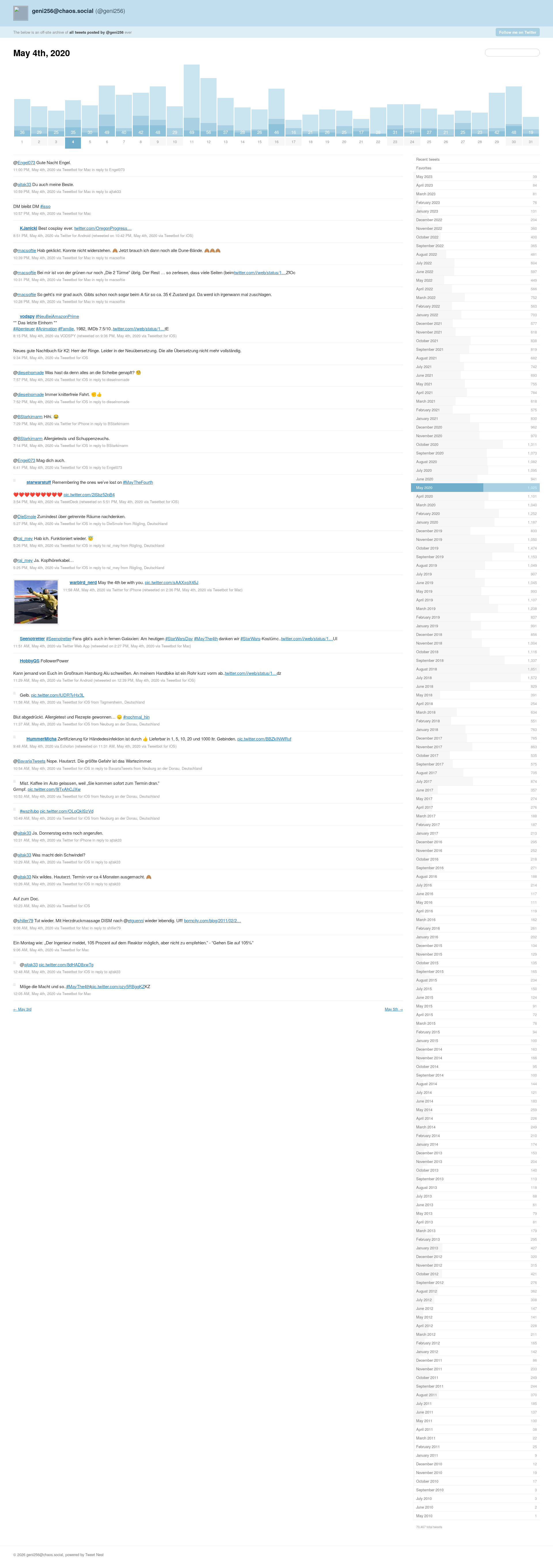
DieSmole (27, 516)
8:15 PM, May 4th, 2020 (33, 335)
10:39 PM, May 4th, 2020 (34, 257)
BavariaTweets (32, 761)
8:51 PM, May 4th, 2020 (33, 235)
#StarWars (250, 638)
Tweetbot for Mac (76, 169)
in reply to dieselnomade (109, 379)
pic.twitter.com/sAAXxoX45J (171, 582)
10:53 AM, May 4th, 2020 (34, 796)
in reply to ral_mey (104, 545)
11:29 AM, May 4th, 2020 (34, 680)
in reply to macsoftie (108, 257)
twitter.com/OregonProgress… (103, 228)
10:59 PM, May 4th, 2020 (34, 191)
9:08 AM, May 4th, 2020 (33, 928)
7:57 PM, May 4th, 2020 (33, 379)
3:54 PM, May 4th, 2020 (33, 501)
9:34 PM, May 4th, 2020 (33, 357)
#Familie (66, 328)
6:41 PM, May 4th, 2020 (33, 467)
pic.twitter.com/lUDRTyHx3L (57, 695)
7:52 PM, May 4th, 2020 (33, 401)
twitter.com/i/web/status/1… (260, 272)
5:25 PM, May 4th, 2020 (33, 567)
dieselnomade (31, 372)
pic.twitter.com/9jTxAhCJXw (54, 789)
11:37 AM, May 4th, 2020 (34, 724)
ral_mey (25, 538)
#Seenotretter (58, 638)
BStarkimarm (30, 416)
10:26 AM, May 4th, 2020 (34, 883)
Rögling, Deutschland (149, 523)
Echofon (67, 746)
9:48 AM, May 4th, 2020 (33, 746)
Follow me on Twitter (517, 32)
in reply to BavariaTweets (111, 768)
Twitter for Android (75, 235)
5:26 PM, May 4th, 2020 (33, 545)
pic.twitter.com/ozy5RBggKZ (118, 986)
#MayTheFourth (138, 482)
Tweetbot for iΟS (178, 235)
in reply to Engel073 (108, 169)
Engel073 (26, 162)
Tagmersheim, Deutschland (122, 702)
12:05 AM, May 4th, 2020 (34, 993)
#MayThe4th (206, 638)
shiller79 (25, 920)
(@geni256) (78, 10)
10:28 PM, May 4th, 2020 (34, 301)
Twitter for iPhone (74, 423)
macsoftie (27, 250)
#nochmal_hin (136, 717)
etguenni (136, 920)
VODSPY (68, 335)
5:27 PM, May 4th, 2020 (33, 523)
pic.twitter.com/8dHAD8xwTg (66, 964)
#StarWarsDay (179, 638)
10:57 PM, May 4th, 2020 (34, 213)
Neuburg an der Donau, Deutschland (130, 724)
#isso (45, 206)
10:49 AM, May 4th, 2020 (34, 818)
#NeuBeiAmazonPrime (57, 316)
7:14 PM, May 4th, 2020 (33, 445)
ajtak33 (24, 184)
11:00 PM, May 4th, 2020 (34, 169)
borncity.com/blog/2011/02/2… (212, 920)
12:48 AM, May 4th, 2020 (34, 971)
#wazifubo (29, 811)
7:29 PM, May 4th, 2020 (33, 423)
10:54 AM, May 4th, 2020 (34, 768)
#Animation (46, 328)
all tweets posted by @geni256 (96, 32)
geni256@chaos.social (44, 1554)
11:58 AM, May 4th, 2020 (84, 589)
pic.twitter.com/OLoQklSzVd (66, 811)
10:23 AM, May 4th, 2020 (34, 905)
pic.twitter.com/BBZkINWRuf (264, 739)
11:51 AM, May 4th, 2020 (34, 646)
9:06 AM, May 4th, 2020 (33, 949)
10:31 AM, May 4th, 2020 (34, 840)
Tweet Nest (94, 1554)
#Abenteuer (24, 328)
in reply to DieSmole (106, 523)
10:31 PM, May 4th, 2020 (34, 279)
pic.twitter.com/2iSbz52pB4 (89, 494)
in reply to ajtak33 (106, 191)
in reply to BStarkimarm (109, 423)
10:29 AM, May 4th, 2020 (34, 862)
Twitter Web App (76, 646)
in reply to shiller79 (105, 928)
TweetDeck (69, 501)
